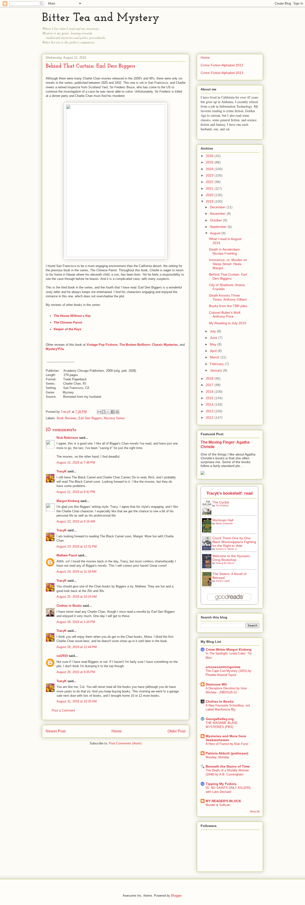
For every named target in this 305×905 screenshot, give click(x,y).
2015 (210, 398)
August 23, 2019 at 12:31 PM (76, 546)
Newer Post (56, 731)
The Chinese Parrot (68, 322)
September (219, 227)
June (214, 338)
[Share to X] (108, 411)
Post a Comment (63, 710)
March (215, 357)
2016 (210, 391)
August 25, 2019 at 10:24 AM (76, 596)
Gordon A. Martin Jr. (226, 549)
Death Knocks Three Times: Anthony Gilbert (228, 297)
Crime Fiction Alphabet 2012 (222, 65)
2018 (210, 378)
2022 (210, 182)
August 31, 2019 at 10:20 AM (76, 701)
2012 (210, 417)
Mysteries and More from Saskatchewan (226, 738)
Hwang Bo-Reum (225, 563)
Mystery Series (114, 418)
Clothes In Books (220, 701)
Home (117, 731)
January (216, 370)
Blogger (176, 895)
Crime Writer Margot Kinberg (229, 649)
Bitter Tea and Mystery (100, 18)
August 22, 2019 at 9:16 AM (75, 521)
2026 (210, 156)
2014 (210, 404)
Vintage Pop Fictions (101, 344)
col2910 (62, 656)
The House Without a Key (72, 316)
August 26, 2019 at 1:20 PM (75, 622)
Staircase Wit (216, 684)
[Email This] (99, 411)
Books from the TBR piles (228, 306)
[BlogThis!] (103, 411)
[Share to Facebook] (112, 411)
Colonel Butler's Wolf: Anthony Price (225, 315)
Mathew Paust (66, 555)
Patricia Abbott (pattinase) (227, 753)
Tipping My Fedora (221, 784)
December (218, 207)
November (218, 213)
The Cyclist (220, 502)
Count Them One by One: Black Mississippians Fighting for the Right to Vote (234, 542)
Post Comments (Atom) (125, 743)
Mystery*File (55, 349)
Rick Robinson (67, 437)
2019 (210, 201)
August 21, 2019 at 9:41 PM (75, 492)
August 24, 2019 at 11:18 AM (76, 571)
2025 (210, 162)
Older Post (176, 731)
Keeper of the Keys (67, 329)
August (215, 233)
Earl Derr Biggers (90, 418)
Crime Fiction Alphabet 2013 (222, 73)
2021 (210, 188)
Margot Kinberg (67, 501)
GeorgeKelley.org (220, 719)
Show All (254, 811)
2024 (210, 169)
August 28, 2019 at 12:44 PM (76, 647)
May (213, 344)
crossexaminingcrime (223, 667)
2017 (210, 385)
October (216, 220)
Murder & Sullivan (218, 805)
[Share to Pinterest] (117, 411)
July (213, 331)
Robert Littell (222, 581)
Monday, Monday (217, 757)
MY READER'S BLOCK (223, 801)
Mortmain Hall (222, 520)
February (217, 364)
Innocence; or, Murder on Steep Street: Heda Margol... (228, 264)
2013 (210, 411)
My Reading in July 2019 (227, 323)
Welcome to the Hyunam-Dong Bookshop (231, 558)
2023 (210, 175)
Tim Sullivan (222, 505)
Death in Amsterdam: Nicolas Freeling (225, 251)
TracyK (66, 411)
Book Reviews (66, 418)
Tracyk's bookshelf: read (229, 493)
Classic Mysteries (165, 344)
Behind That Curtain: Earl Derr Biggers (228, 276)
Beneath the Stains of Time (228, 766)
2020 (210, 195)
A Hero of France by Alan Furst (227, 744)
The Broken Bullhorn (134, 344)
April (214, 351)
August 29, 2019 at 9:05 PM (75, 672)
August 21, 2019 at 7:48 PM (75, 462)
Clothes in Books (69, 605)
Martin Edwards (224, 523)
